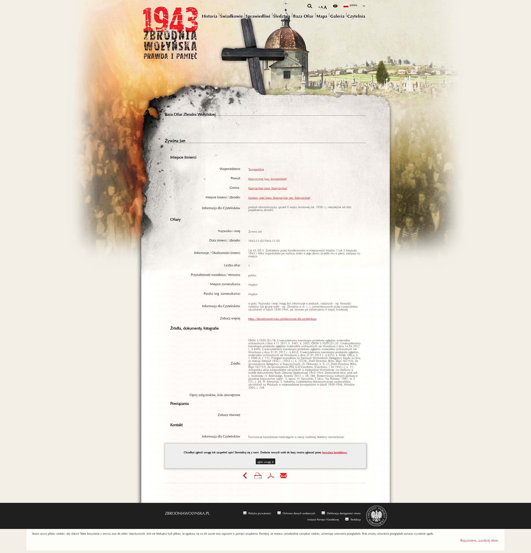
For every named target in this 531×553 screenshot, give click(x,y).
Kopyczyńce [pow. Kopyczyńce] (267, 187)
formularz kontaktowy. (334, 451)
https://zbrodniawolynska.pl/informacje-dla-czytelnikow (282, 318)
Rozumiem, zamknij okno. (479, 539)
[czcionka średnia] (322, 6)
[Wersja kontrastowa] (335, 6)
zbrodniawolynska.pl (187, 512)
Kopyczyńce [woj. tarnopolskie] (267, 178)
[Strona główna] (188, 32)
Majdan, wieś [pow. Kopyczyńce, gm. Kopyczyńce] (279, 197)
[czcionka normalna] (319, 6)
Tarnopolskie (256, 168)
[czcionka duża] (325, 6)
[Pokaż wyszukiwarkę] (309, 6)
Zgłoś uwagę (264, 461)
